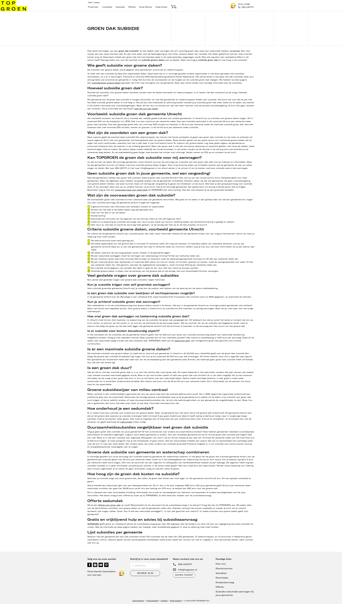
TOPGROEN (93, 524)
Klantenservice (224, 568)
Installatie (107, 7)
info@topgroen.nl (187, 569)
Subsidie (120, 7)
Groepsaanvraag (225, 582)
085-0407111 (185, 564)
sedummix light (182, 340)
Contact (97, 2)
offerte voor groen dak (109, 505)
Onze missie (145, 7)
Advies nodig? (184, 575)
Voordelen (221, 573)
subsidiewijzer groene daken (106, 83)
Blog (90, 2)
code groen (162, 7)
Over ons (221, 563)
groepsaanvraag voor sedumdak (131, 190)
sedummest (126, 422)
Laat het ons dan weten (146, 108)
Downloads (222, 577)
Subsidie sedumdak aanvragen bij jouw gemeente (235, 593)
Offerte (132, 7)
